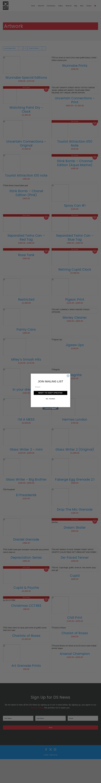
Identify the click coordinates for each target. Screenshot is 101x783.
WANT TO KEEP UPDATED (50, 393)
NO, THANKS (50, 399)
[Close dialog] (68, 376)
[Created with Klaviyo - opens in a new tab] (50, 408)
